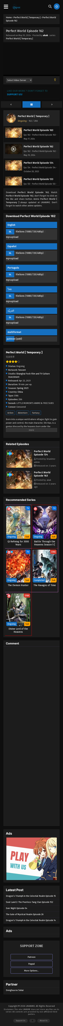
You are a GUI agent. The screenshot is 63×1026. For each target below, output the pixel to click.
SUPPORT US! (14, 94)
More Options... (31, 970)
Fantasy (35, 413)
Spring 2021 (22, 388)
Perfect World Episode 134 (42, 453)
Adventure (23, 413)
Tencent (22, 370)
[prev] (11, 104)
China (20, 392)
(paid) (19, 338)
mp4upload (12, 237)
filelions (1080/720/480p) (30, 231)
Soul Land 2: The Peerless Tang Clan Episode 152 (29, 902)
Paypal (31, 964)
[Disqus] (31, 691)
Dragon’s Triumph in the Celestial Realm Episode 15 (31, 896)
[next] (52, 104)
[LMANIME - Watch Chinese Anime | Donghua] (16, 8)
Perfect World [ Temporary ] (19, 38)
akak (45, 35)
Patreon (31, 957)
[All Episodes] (32, 104)
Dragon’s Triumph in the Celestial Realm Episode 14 (31, 920)
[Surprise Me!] (57, 6)
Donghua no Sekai (15, 990)
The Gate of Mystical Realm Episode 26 (25, 914)
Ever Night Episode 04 (16, 908)
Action (10, 413)
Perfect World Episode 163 (42, 474)
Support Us (20, 1021)
